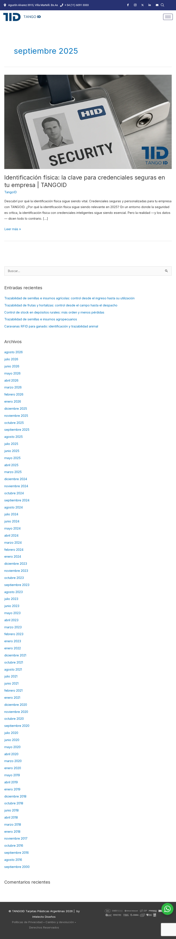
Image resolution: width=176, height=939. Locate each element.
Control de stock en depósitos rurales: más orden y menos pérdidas (54, 312)
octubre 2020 (14, 719)
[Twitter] (142, 5)
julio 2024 (11, 514)
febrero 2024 (13, 550)
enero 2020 (12, 768)
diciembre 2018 (15, 796)
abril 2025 (11, 465)
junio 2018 (11, 810)
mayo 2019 (12, 775)
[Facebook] (128, 5)
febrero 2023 (13, 634)
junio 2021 (11, 683)
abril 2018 (11, 817)
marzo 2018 (12, 824)
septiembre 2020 (16, 726)
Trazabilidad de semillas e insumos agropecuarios (40, 319)
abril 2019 (11, 782)
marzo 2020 (13, 761)
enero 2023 (12, 641)
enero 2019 (12, 789)
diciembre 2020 (15, 705)
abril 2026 (11, 380)
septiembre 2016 (16, 853)
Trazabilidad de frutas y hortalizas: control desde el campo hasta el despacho (60, 305)
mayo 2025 (12, 458)
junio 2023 (11, 606)
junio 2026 (11, 366)
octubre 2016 (13, 846)
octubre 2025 (14, 423)
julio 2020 (11, 733)
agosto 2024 (13, 507)
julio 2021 (10, 676)
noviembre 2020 (16, 712)
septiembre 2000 (17, 867)
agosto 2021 (13, 669)
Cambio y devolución (60, 922)
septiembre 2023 (16, 585)
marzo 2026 (13, 387)
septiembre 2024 (16, 500)
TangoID (10, 192)
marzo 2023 (13, 627)
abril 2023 (11, 620)
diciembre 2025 (15, 409)
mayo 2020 (12, 747)
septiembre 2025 (16, 430)
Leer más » (12, 228)
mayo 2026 (12, 373)
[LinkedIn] (150, 5)
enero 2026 (12, 401)
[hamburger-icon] (168, 17)
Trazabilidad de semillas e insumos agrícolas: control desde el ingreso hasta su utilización (69, 298)
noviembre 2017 (15, 838)
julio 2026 (11, 359)
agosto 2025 (13, 437)
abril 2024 (11, 535)
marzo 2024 (13, 543)
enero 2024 (12, 557)
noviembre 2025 (16, 416)
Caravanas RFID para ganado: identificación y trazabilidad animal (51, 326)
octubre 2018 (13, 803)
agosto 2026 (13, 352)
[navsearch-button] (162, 5)
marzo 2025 (13, 472)
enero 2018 (12, 832)
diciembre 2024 (15, 479)
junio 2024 (11, 521)
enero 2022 (12, 648)
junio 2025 (11, 451)
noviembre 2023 (16, 571)
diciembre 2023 (15, 564)
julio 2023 (11, 599)
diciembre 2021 (15, 655)
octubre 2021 (13, 662)
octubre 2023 (14, 578)
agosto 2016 (13, 860)
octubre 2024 (14, 493)
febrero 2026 (13, 394)
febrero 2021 (13, 690)
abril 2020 (11, 754)
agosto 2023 (13, 592)
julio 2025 (11, 444)
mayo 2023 (12, 613)
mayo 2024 (12, 528)
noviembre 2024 (16, 486)
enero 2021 (12, 698)
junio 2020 (11, 740)
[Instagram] (135, 5)
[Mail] (157, 5)
